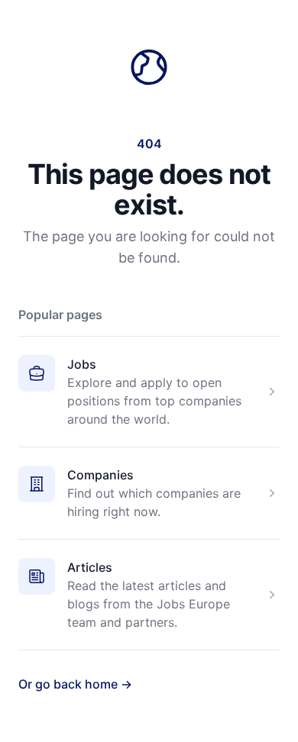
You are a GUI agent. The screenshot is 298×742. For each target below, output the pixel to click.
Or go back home (75, 684)
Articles (89, 567)
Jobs (81, 364)
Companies (100, 474)
